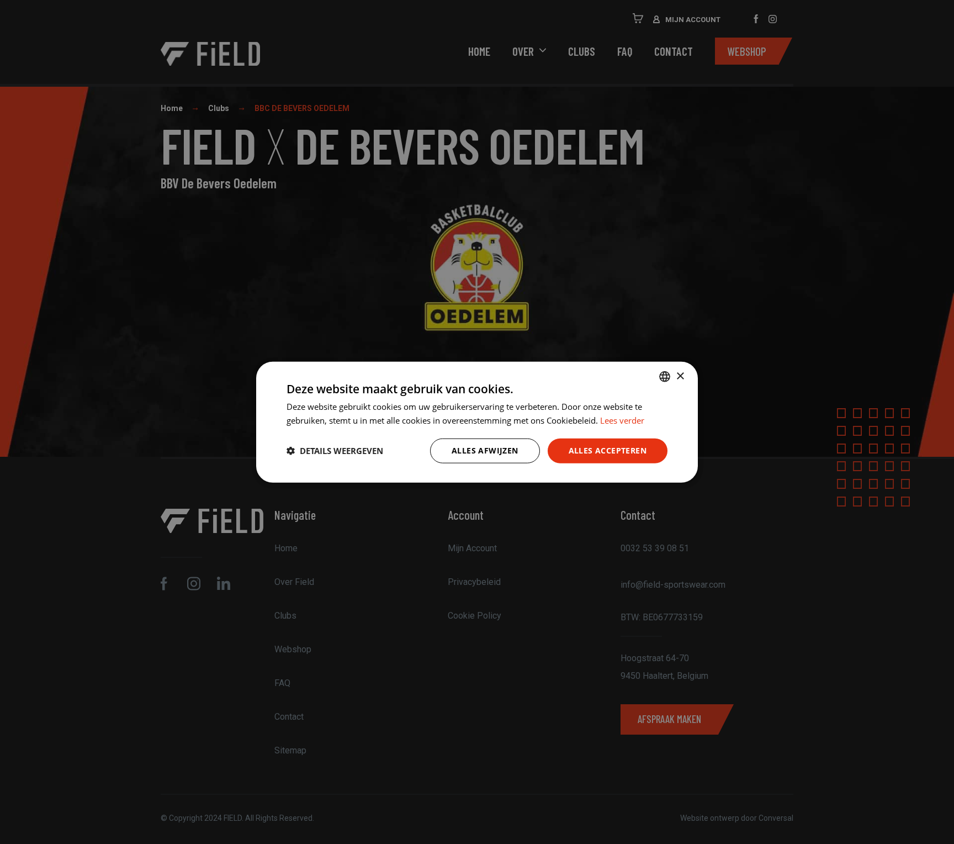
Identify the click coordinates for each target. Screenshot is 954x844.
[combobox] (664, 376)
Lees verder (622, 420)
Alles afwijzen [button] (485, 450)
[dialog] (477, 422)
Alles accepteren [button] (607, 450)
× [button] (680, 376)
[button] (335, 451)
